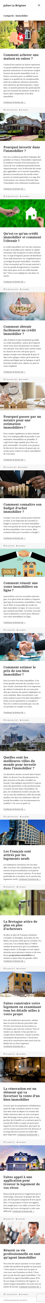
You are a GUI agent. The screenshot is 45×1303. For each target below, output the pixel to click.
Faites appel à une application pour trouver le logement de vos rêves (21, 1182)
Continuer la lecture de (14, 102)
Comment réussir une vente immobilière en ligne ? (20, 586)
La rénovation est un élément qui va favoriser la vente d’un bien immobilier (21, 1094)
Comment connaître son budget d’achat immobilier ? (22, 508)
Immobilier (24, 110)
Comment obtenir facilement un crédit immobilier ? (19, 330)
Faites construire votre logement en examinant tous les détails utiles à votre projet (22, 1008)
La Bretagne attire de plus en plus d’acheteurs (20, 925)
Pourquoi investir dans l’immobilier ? (21, 149)
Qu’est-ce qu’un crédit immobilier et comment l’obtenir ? (22, 237)
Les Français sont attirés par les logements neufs (17, 855)
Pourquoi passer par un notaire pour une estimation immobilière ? (22, 422)
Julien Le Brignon (14, 5)
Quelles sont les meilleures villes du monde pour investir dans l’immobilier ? (19, 762)
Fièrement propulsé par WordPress (15, 1300)
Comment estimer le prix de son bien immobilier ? (19, 671)
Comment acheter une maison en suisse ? (21, 57)
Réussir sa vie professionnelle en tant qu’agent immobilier (21, 1254)
